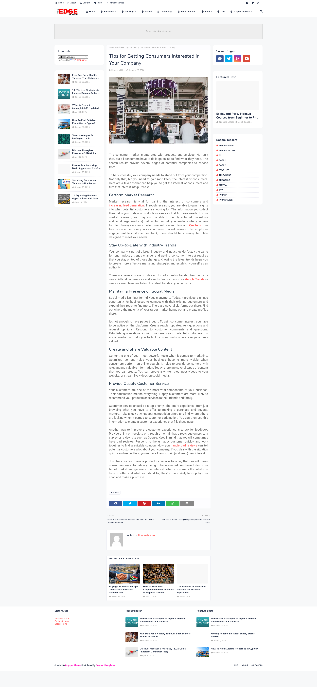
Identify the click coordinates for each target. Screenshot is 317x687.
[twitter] (253, 3)
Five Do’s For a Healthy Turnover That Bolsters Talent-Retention (84, 77)
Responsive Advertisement (158, 31)
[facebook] (247, 3)
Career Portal (61, 624)
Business (120, 47)
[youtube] (246, 58)
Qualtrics (195, 225)
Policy (99, 3)
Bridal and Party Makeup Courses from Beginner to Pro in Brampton (236, 116)
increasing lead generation (126, 205)
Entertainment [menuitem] (188, 11)
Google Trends (194, 279)
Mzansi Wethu (227, 150)
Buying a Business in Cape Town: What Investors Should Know (123, 589)
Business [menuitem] (109, 11)
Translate (82, 60)
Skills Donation (62, 618)
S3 (220, 155)
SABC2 (222, 165)
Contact (86, 3)
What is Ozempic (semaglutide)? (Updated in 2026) (85, 107)
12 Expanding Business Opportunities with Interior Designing (86, 197)
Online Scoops (61, 621)
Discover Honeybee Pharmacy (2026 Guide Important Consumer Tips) (86, 152)
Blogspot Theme (73, 665)
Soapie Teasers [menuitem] (241, 11)
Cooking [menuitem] (129, 11)
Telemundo (225, 175)
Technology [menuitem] (166, 11)
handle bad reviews (184, 445)
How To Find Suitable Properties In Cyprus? (84, 122)
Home (61, 3)
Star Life (224, 170)
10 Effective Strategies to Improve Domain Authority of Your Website (86, 92)
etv (221, 190)
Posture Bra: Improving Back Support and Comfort (86, 167)
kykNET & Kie (225, 200)
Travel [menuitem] (148, 11)
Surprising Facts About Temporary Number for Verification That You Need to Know (84, 182)
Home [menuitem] (92, 11)
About (73, 3)
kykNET (223, 195)
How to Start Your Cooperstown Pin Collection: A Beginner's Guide (158, 589)
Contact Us (257, 665)
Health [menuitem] (208, 11)
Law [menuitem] (223, 11)
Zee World (224, 180)
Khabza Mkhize (118, 70)
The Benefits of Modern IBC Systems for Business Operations (192, 589)
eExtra (223, 185)
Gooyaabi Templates (105, 665)
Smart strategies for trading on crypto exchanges (83, 137)
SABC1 (222, 160)
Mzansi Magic (226, 145)
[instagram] (258, 3)
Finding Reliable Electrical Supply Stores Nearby (233, 635)
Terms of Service (116, 3)
